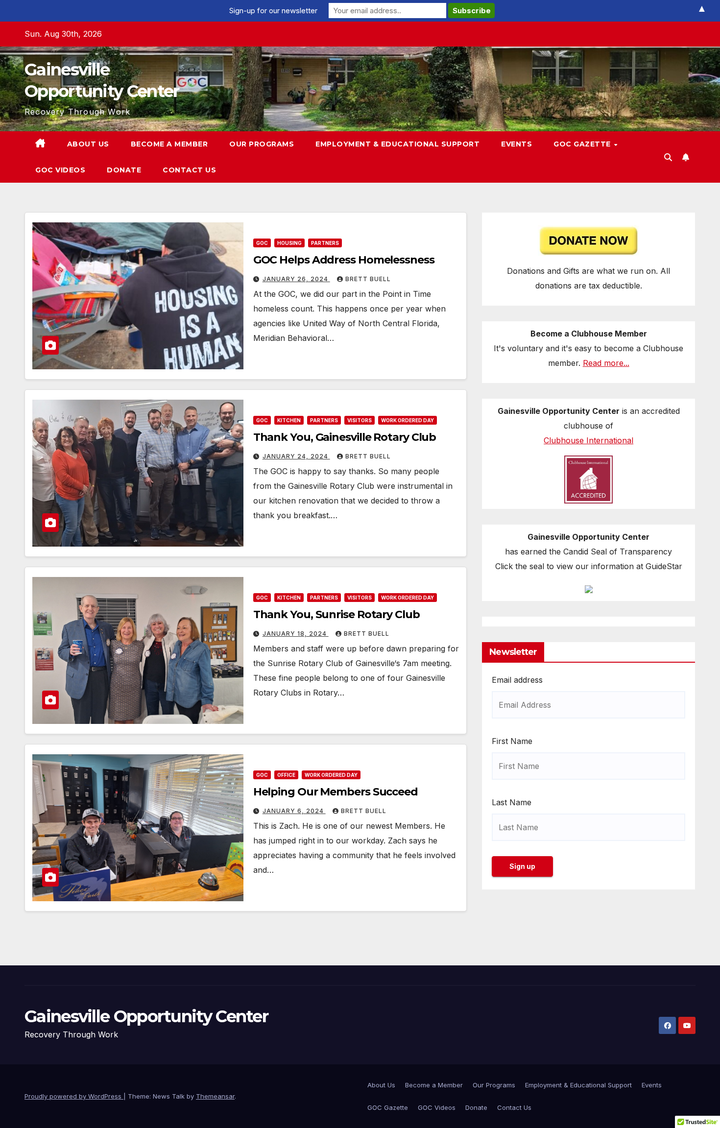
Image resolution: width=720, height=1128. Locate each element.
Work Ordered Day (407, 420)
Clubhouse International (588, 440)
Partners (325, 243)
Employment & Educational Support (397, 144)
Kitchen (289, 420)
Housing (289, 243)
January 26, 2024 (296, 279)
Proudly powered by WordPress (73, 1096)
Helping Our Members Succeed (335, 791)
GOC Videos (60, 170)
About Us (88, 144)
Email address (517, 679)
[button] (668, 157)
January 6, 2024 (294, 811)
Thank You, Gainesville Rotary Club (344, 437)
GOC (262, 243)
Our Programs (261, 144)
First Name (512, 740)
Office (286, 775)
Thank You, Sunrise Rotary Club (336, 614)
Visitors (359, 420)
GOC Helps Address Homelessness (343, 259)
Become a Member (169, 144)
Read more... (606, 363)
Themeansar (215, 1096)
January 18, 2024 (296, 633)
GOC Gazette (583, 144)
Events (516, 144)
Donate (124, 170)
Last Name (511, 802)
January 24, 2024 (296, 456)
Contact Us (189, 170)
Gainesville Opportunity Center (146, 1016)
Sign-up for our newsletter (273, 10)
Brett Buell (368, 279)
